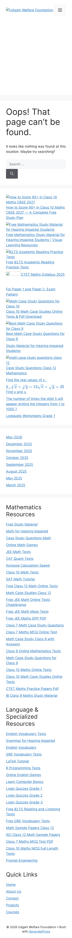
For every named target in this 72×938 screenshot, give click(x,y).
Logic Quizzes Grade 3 (24, 802)
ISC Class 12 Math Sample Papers (33, 835)
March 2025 (15, 485)
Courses (12, 912)
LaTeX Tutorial (17, 761)
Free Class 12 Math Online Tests (32, 586)
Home (11, 885)
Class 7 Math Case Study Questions (35, 625)
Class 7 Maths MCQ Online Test (31, 632)
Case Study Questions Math (28, 538)
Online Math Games (22, 545)
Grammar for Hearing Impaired (30, 741)
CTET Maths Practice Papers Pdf (32, 689)
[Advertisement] (36, 58)
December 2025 (19, 444)
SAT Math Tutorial (20, 579)
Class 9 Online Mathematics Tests (33, 651)
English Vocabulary (21, 747)
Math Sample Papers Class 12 (30, 828)
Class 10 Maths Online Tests (29, 670)
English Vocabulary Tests (26, 734)
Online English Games (23, 775)
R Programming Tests (23, 768)
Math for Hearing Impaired (27, 531)
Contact (12, 898)
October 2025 (17, 458)
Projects (12, 905)
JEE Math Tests (18, 552)
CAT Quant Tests (19, 559)
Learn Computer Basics (24, 782)
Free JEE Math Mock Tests (27, 612)
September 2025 (19, 465)
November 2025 (19, 451)
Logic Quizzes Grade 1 (24, 789)
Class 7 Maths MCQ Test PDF (29, 842)
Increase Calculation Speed (28, 565)
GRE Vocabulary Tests (24, 754)
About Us (13, 891)
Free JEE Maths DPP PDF (26, 618)
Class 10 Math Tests (22, 572)
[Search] (12, 174)
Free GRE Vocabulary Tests (28, 821)
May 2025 (14, 478)
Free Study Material (22, 524)
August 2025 (16, 471)
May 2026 (14, 437)
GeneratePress (39, 931)
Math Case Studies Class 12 (28, 593)
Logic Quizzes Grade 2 (24, 795)
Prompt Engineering (21, 860)
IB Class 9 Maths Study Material (31, 696)
